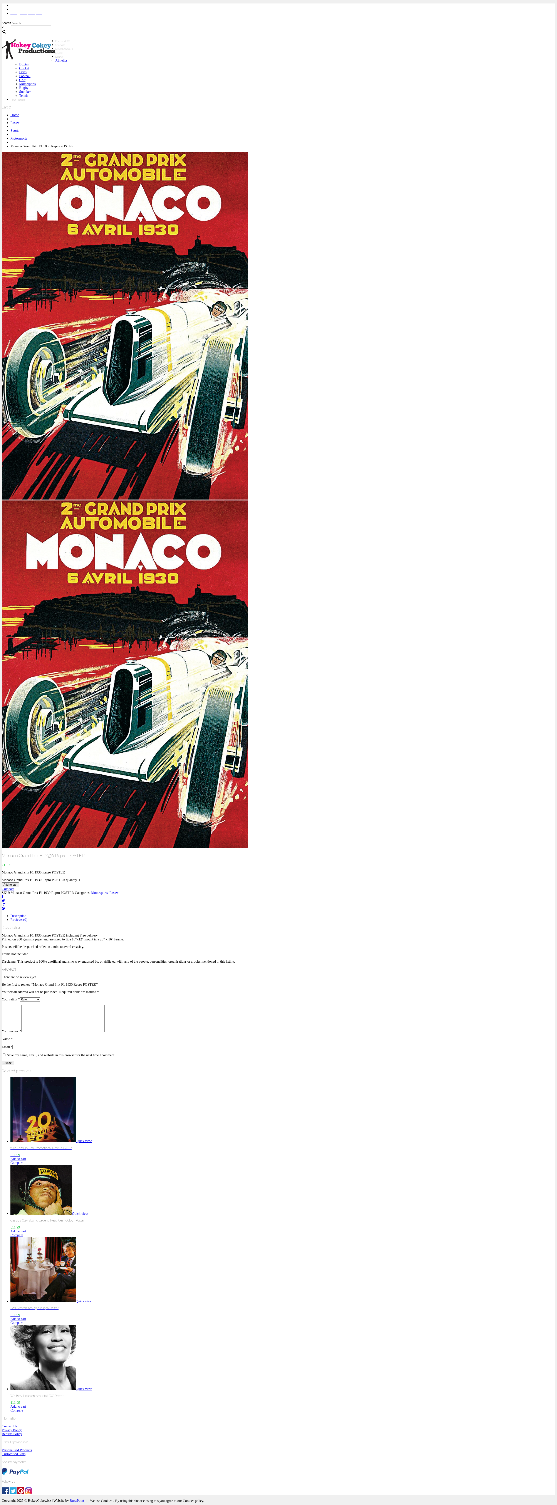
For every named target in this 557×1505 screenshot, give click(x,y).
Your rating (11, 999)
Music (58, 52)
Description (18, 916)
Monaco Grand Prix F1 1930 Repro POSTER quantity (39, 880)
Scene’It (60, 45)
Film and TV (62, 41)
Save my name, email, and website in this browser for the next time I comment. (61, 1055)
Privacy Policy (12, 1430)
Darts (23, 72)
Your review (11, 1031)
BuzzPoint (77, 1500)
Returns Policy (12, 1434)
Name (7, 1039)
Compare (8, 889)
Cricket (24, 68)
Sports (59, 56)
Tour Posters (17, 99)
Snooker (25, 91)
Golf (22, 80)
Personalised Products (17, 1450)
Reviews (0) (18, 920)
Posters (15, 123)
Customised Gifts (13, 1454)
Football (24, 76)
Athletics (61, 60)
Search (6, 23)
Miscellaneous (64, 48)
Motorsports (27, 84)
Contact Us (9, 1426)
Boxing (24, 64)
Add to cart (10, 884)
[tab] (282, 916)
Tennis (23, 95)
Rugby (24, 88)
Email (7, 1047)
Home (14, 115)
